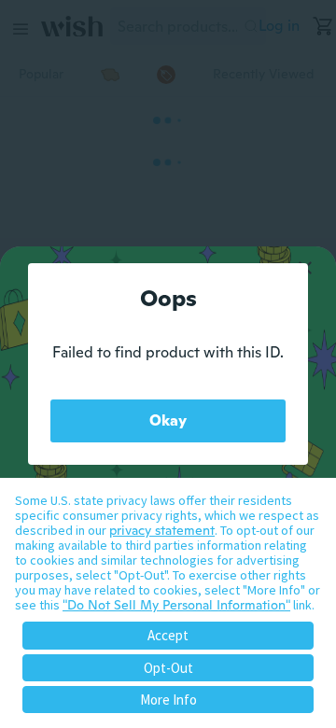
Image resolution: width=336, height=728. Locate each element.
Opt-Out (168, 668)
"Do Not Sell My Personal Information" (176, 604)
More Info (168, 699)
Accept (168, 635)
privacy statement (162, 530)
